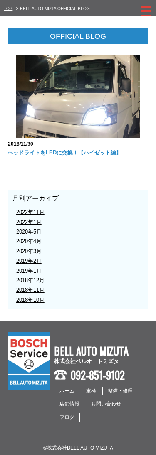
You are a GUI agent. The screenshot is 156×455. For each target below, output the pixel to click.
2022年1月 (29, 222)
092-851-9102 (98, 375)
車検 (91, 391)
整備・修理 (120, 391)
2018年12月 (30, 280)
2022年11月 (30, 212)
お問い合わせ (106, 404)
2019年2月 (29, 261)
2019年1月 (29, 271)
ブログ (66, 417)
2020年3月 (29, 251)
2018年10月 (30, 300)
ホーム (66, 391)
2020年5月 (29, 232)
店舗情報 (69, 404)
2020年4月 (29, 241)
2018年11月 (30, 290)
